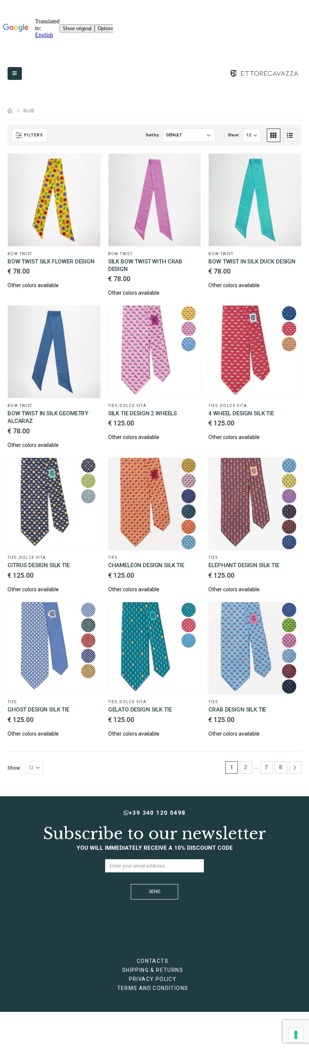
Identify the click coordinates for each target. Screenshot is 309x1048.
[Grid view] (273, 135)
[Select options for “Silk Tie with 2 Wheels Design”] (188, 318)
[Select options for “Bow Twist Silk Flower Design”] (88, 166)
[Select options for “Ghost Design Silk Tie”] (88, 614)
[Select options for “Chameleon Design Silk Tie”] (188, 470)
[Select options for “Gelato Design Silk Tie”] (188, 614)
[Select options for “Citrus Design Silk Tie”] (88, 470)
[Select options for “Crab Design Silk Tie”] (288, 614)
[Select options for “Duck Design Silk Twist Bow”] (288, 166)
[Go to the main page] (10, 110)
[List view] (290, 135)
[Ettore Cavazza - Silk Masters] (263, 73)
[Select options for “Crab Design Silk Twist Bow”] (188, 166)
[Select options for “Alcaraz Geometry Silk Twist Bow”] (88, 318)
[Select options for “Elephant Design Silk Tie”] (288, 470)
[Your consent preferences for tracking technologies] (296, 1035)
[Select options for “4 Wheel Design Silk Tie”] (288, 318)
